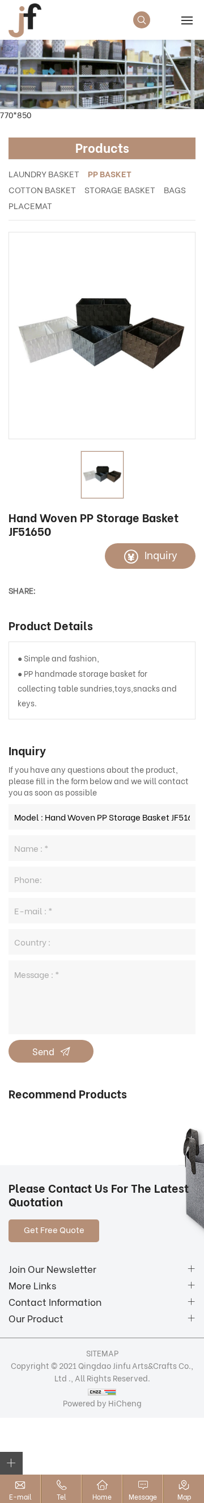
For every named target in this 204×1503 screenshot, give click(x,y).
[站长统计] (102, 1390)
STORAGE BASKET (119, 189)
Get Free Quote (54, 1229)
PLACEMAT (30, 205)
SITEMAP (102, 1353)
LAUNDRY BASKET (43, 173)
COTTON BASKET (42, 189)
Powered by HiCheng (102, 1403)
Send (43, 1050)
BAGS (175, 189)
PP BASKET (109, 173)
